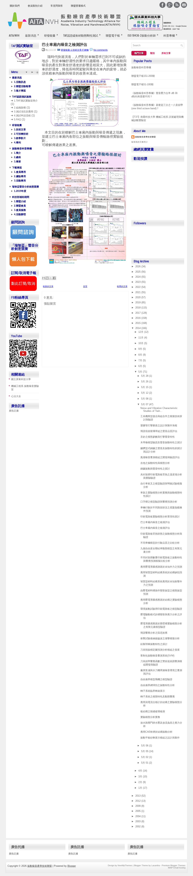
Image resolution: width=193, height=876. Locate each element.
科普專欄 (170, 34)
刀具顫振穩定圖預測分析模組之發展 (160, 649)
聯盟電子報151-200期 (143, 76)
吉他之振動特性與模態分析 (155, 463)
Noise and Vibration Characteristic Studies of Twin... (159, 409)
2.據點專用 (19, 176)
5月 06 (145, 745)
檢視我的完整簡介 (139, 142)
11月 (141, 337)
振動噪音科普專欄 (21, 148)
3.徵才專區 (19, 90)
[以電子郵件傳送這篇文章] (43, 278)
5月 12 (145, 392)
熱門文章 (138, 53)
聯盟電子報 (114, 34)
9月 (140, 348)
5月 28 (145, 375)
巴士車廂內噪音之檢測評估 (64, 44)
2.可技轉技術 (20, 133)
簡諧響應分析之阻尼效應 (153, 632)
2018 (138, 307)
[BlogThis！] (47, 278)
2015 (138, 323)
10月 (141, 343)
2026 (138, 266)
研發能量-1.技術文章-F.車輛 (75, 50)
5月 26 (145, 381)
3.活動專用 (19, 180)
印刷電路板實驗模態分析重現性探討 (160, 516)
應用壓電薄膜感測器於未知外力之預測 (161, 566)
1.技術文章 (19, 129)
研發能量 (51, 34)
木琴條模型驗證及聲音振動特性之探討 (161, 442)
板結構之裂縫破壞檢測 (152, 711)
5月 (140, 371)
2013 (138, 795)
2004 (138, 816)
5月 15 (145, 387)
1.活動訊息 (19, 82)
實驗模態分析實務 (150, 717)
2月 (140, 782)
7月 (140, 360)
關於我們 (15, 5)
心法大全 (16, 396)
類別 (152, 53)
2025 (138, 271)
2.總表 (17, 157)
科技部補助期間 (20, 197)
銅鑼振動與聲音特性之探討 (155, 468)
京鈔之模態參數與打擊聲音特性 (157, 436)
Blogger (71, 865)
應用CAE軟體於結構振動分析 (156, 731)
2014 (138, 328)
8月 (140, 354)
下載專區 (16, 167)
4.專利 (17, 142)
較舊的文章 (122, 286)
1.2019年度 (19, 191)
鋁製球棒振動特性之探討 (153, 644)
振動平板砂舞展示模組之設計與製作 (160, 737)
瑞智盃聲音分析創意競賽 (25, 186)
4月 (140, 770)
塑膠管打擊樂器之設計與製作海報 (158, 425)
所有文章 (166, 53)
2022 (138, 287)
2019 (138, 302)
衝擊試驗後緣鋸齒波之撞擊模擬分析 (160, 638)
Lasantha (155, 865)
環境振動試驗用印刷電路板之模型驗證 (161, 608)
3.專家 (17, 161)
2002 (138, 826)
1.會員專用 (19, 172)
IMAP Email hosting (176, 868)
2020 (138, 297)
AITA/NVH (14, 35)
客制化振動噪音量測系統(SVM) (157, 655)
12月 (141, 331)
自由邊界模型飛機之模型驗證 (156, 679)
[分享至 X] (51, 278)
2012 (138, 800)
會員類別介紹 (35, 5)
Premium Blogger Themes (173, 865)
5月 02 (145, 757)
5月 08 (145, 398)
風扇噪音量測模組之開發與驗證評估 (160, 457)
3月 (140, 776)
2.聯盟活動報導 (22, 86)
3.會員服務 (19, 210)
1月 (140, 787)
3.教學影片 (19, 138)
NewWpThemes (125, 865)
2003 (138, 821)
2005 (138, 811)
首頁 (85, 286)
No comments (100, 50)
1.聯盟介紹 (19, 201)
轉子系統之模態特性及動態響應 (157, 696)
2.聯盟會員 (19, 205)
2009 (138, 806)
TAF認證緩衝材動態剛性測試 (81, 34)
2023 (138, 281)
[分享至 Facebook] (54, 278)
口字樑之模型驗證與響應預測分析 (158, 501)
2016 (138, 318)
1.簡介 (17, 152)
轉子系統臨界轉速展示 (152, 690)
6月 (140, 366)
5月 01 (145, 762)
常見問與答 (57, 5)
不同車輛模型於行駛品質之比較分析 (160, 542)
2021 (138, 292)
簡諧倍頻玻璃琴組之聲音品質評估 (158, 431)
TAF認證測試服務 (21, 96)
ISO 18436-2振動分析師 (143, 34)
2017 (138, 312)
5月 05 (145, 751)
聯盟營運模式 (78, 5)
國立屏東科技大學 (21, 379)
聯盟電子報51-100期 (142, 84)
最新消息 (32, 34)
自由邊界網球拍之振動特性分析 (157, 685)
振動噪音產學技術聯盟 (145, 137)
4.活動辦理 (19, 214)
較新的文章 (48, 286)
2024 (138, 276)
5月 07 (145, 404)
